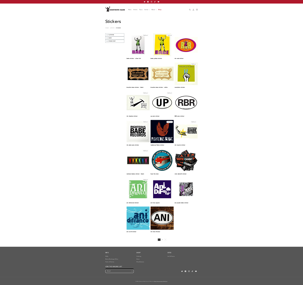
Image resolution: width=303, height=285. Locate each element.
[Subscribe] (132, 271)
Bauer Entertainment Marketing (160, 281)
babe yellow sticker (156, 58)
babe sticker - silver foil (134, 58)
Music (138, 259)
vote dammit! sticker (181, 174)
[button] (146, 10)
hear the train (155, 174)
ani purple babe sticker (181, 203)
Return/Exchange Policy (111, 259)
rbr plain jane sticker (133, 145)
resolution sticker (180, 87)
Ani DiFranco (171, 256)
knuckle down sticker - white (159, 87)
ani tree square (155, 203)
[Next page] (165, 239)
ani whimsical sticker (133, 203)
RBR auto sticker (179, 116)
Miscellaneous (140, 262)
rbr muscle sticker (180, 145)
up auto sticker (155, 116)
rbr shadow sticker (132, 116)
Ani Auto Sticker (155, 231)
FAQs (106, 256)
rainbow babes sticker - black (135, 174)
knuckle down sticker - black (135, 87)
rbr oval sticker (179, 58)
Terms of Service (109, 262)
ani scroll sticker (131, 231)
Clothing (138, 256)
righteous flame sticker (157, 145)
